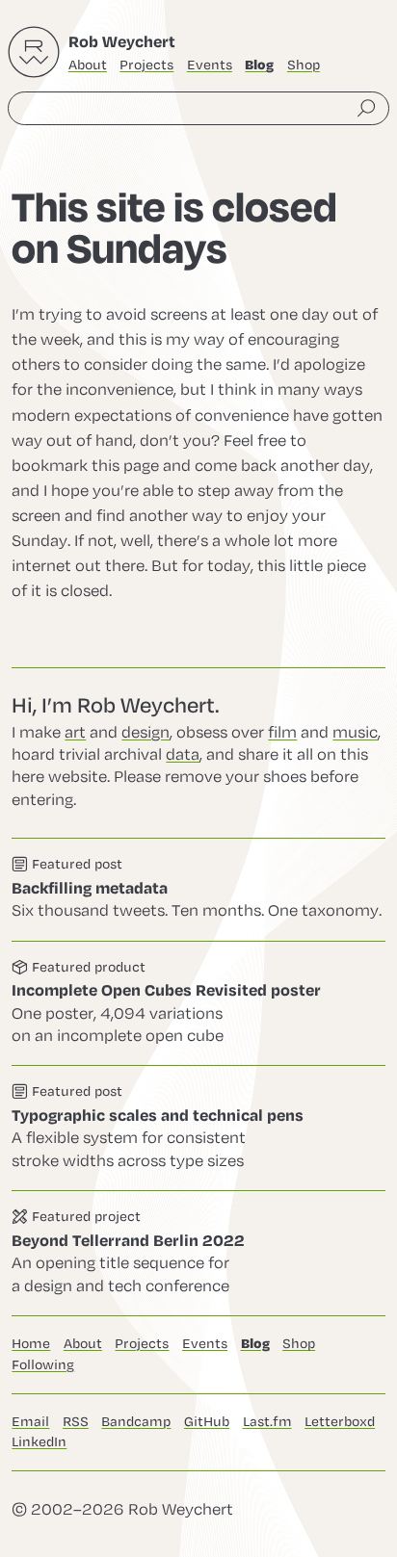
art (75, 732)
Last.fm (267, 1422)
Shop (303, 65)
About (87, 65)
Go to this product (198, 1004)
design (145, 732)
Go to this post (198, 889)
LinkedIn (39, 1442)
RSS (76, 1422)
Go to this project (198, 1253)
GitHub (206, 1422)
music (355, 732)
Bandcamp (136, 1422)
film (282, 732)
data (182, 754)
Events (209, 65)
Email (30, 1422)
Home (31, 1344)
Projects (146, 65)
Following (43, 1365)
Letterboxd (339, 1422)
